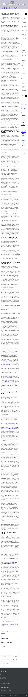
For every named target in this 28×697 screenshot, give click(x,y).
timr (2, 624)
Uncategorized (24, 70)
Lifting (23, 124)
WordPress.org (24, 90)
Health (23, 68)
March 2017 (24, 52)
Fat (22, 117)
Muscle (23, 128)
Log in (23, 80)
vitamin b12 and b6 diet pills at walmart (8, 539)
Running (23, 131)
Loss (23, 126)
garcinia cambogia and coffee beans (9, 457)
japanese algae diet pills (6, 380)
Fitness (10, 624)
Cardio (23, 62)
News (13, 624)
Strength (23, 133)
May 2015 (24, 55)
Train (23, 135)
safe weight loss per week (11, 25)
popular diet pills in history (7, 364)
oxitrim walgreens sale (24, 22)
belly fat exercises (13, 297)
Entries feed (24, 83)
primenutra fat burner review (7, 225)
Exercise (23, 115)
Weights (15, 624)
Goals (23, 122)
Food (23, 120)
